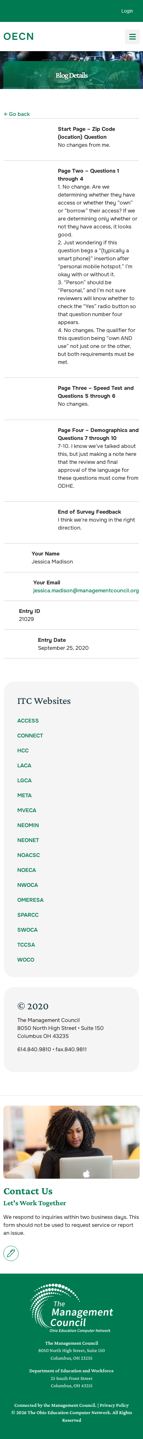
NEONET (28, 840)
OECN (19, 36)
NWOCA (27, 885)
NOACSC (28, 855)
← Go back (17, 114)
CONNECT (30, 735)
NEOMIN (28, 825)
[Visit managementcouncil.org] (71, 1308)
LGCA (24, 780)
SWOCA (27, 929)
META (24, 795)
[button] (132, 37)
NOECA (26, 870)
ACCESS (28, 720)
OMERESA (30, 899)
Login (127, 11)
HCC (23, 750)
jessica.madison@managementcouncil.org (86, 590)
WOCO (25, 959)
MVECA (26, 810)
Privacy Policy (114, 1405)
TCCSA (26, 944)
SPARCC (28, 914)
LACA (24, 765)
